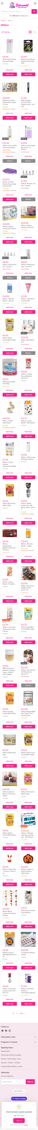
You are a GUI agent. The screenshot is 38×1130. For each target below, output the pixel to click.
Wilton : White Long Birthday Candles (28, 458)
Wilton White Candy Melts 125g (9, 339)
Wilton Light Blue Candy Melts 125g (27, 628)
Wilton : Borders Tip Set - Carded (28, 185)
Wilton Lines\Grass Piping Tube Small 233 (28, 61)
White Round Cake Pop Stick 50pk (9, 60)
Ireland (18, 1091)
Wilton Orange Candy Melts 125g (9, 712)
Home (3, 21)
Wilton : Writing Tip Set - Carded (9, 266)
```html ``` (18, 9)
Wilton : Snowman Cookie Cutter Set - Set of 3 (10, 991)
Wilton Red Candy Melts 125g (9, 504)
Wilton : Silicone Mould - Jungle (27, 545)
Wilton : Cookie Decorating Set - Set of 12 (27, 376)
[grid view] (30, 32)
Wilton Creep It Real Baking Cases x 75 (10, 954)
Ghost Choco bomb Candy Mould (28, 911)
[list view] (35, 32)
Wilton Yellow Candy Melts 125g (9, 834)
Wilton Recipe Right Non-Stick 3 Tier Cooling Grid (28, 713)
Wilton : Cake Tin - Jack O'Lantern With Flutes (27, 871)
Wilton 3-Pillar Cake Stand (8, 422)
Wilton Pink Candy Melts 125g (27, 793)
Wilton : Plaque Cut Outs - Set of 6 (28, 266)
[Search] (34, 11)
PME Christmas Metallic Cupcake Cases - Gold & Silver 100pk (9, 671)
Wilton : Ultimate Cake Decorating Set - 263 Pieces (27, 835)
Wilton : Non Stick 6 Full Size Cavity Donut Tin (28, 672)
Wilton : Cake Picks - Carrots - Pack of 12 (9, 871)
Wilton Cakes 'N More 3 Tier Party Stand (9, 794)
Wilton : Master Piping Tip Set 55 (27, 226)
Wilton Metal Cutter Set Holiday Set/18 (9, 913)
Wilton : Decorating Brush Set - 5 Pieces (28, 147)
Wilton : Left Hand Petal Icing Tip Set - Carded (9, 629)
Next (22, 1013)
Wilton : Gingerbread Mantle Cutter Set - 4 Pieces (10, 547)
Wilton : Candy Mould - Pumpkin (9, 583)
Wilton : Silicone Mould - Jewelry (8, 300)
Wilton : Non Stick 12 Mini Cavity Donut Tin (27, 588)
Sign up (30, 1082)
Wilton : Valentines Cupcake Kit (28, 300)
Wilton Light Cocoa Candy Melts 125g (28, 754)
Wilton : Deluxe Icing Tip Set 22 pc (9, 227)
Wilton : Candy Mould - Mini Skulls (28, 422)
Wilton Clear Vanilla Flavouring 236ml (10, 146)
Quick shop (9, 70)
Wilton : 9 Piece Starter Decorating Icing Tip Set (9, 184)
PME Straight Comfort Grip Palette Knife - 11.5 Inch (28, 103)
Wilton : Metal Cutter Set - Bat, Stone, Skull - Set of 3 (28, 506)
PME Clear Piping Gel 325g (9, 383)
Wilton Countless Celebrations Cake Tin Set (9, 102)
